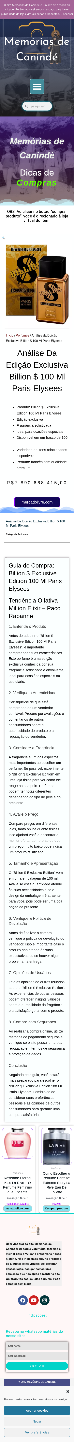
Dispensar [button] (67, 14)
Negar (37, 1421)
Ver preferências (37, 1432)
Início (9, 335)
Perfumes (22, 335)
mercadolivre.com (37, 502)
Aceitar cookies (37, 1410)
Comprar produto (56, 1208)
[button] (68, 1391)
